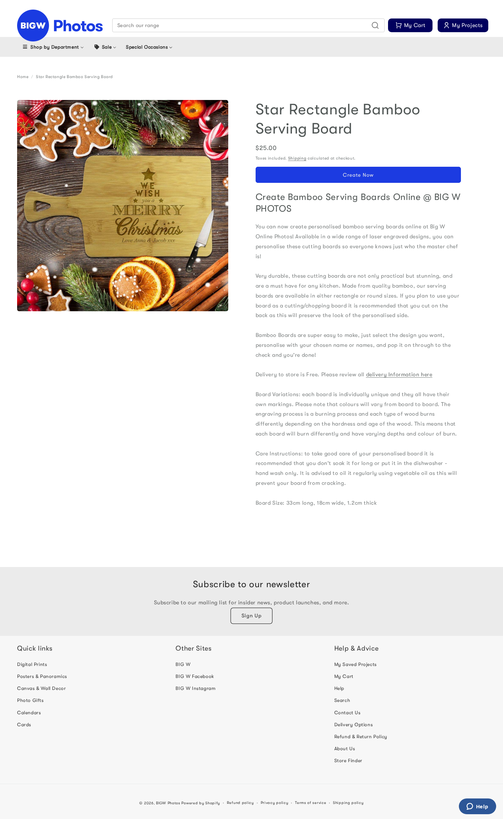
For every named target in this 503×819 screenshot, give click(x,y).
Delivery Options (353, 724)
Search (342, 700)
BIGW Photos (168, 803)
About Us (344, 748)
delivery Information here (399, 374)
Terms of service (310, 803)
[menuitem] (53, 47)
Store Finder (348, 760)
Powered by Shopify (200, 803)
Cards (24, 724)
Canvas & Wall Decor (41, 688)
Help (339, 688)
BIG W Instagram (196, 688)
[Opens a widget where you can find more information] (477, 807)
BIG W (183, 664)
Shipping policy (348, 803)
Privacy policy (274, 803)
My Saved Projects (355, 664)
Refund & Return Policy (360, 736)
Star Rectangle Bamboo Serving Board (74, 76)
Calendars (29, 712)
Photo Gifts (30, 700)
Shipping (297, 158)
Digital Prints (32, 664)
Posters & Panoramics (42, 676)
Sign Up (252, 616)
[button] (248, 25)
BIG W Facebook (195, 676)
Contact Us (347, 712)
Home (22, 76)
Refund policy (240, 803)
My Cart (343, 676)
